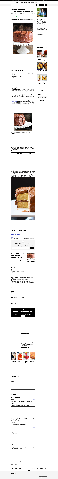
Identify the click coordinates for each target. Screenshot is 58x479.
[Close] (38, 233)
